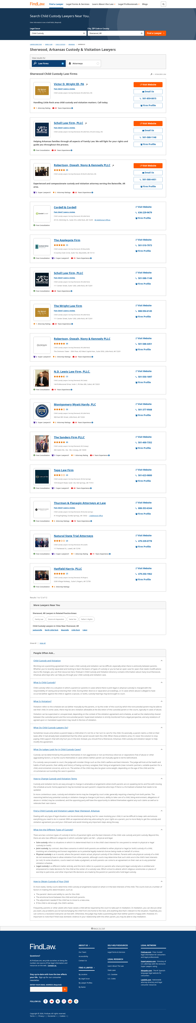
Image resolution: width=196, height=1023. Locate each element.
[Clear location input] (141, 33)
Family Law (39, 619)
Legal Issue (35, 28)
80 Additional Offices (102, 220)
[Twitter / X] (58, 1001)
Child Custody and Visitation (47, 660)
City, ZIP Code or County (98, 28)
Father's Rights (87, 619)
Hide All (43, 643)
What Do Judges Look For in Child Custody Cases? (57, 749)
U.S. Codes (112, 979)
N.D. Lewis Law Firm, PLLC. (72, 371)
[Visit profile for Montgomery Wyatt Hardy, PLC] (42, 411)
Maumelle (65, 630)
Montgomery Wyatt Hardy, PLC (75, 404)
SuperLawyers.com (148, 961)
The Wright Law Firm (68, 306)
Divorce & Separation (56, 619)
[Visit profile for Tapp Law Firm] (42, 476)
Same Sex (72, 619)
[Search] (163, 4)
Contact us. (52, 965)
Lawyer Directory (36, 44)
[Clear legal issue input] (84, 33)
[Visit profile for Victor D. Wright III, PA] (42, 90)
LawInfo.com (146, 980)
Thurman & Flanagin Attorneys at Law (80, 503)
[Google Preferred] (76, 1001)
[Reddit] (70, 1001)
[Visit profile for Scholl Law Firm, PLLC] (42, 129)
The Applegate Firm (67, 240)
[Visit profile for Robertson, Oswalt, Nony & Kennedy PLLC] (42, 171)
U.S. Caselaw (112, 974)
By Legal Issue (84, 979)
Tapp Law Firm (64, 470)
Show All (33, 643)
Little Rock (75, 630)
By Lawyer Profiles (85, 983)
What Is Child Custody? (44, 682)
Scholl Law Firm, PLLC (68, 123)
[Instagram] (64, 1001)
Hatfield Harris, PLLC (68, 569)
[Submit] (64, 989)
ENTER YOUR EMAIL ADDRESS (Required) (46, 985)
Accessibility (83, 956)
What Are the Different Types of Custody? (53, 829)
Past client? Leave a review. (64, 89)
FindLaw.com (146, 952)
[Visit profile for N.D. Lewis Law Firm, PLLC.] (42, 378)
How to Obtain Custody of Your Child (51, 881)
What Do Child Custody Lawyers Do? (50, 727)
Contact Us (83, 960)
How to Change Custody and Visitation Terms (55, 778)
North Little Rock (51, 630)
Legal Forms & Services (116, 952)
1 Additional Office (96, 516)
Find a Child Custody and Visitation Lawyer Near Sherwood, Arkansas (66, 810)
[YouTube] (51, 1001)
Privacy (41, 1016)
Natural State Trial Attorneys (73, 536)
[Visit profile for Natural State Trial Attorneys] (42, 542)
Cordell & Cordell (65, 207)
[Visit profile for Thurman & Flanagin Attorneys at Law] (42, 509)
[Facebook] (45, 1001)
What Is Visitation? (42, 701)
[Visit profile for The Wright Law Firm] (42, 312)
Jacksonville (37, 630)
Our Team (82, 952)
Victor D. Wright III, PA (69, 84)
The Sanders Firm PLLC (69, 437)
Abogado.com (146, 970)
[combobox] (58, 33)
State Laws (112, 970)
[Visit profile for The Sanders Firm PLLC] (42, 443)
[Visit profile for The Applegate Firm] (42, 246)
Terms (32, 1016)
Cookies (63, 1016)
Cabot (85, 630)
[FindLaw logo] (38, 4)
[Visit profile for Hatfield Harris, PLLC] (42, 575)
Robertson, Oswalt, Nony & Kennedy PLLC (82, 165)
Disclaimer (52, 1016)
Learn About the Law (116, 966)
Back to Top (99, 928)
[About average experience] (72, 108)
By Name (82, 987)
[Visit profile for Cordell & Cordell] (42, 213)
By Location (83, 974)
